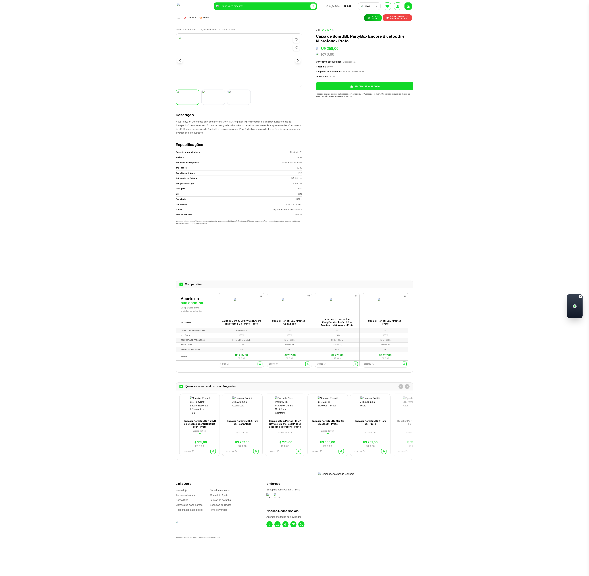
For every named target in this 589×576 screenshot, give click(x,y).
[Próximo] (407, 386)
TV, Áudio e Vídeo (208, 29)
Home (178, 29)
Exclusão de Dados (220, 505)
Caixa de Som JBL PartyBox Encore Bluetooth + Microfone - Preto (241, 322)
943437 (326, 29)
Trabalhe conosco (219, 490)
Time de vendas (218, 510)
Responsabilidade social (189, 510)
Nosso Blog (182, 500)
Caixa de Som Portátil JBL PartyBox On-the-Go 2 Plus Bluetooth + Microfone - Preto (337, 322)
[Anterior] (400, 386)
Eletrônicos (190, 29)
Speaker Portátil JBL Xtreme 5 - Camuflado (289, 322)
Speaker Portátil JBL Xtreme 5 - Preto (385, 322)
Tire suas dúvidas (185, 495)
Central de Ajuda (219, 495)
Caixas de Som (228, 29)
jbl (318, 29)
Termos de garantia (220, 500)
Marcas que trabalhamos (189, 505)
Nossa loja (181, 490)
